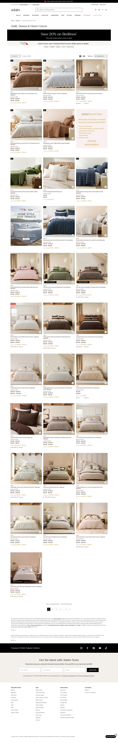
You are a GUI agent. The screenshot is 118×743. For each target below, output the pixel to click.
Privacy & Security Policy (86, 676)
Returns (38, 710)
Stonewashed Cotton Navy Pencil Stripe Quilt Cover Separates (58, 240)
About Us (63, 690)
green (12, 626)
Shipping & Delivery (41, 702)
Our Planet (63, 697)
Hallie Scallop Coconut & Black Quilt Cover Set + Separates (24, 336)
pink (22, 626)
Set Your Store (36, 4)
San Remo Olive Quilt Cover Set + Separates (53, 487)
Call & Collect (39, 705)
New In (18, 15)
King (63, 46)
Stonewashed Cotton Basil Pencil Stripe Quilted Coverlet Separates (23, 192)
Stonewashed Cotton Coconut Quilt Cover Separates (23, 537)
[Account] (99, 10)
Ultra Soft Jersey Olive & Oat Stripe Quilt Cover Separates (56, 287)
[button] (80, 56)
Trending (77, 15)
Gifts (12, 705)
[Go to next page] (69, 609)
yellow (25, 626)
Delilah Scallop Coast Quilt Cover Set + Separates (55, 93)
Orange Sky (63, 702)
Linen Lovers (97, 15)
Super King (70, 46)
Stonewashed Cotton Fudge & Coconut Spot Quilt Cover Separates (23, 94)
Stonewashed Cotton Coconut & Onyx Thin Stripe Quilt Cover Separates (25, 144)
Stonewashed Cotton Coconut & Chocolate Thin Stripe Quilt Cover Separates (57, 388)
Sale (12, 707)
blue (16, 626)
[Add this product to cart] (40, 89)
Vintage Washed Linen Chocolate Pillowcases (21, 437)
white (19, 626)
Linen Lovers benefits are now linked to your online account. (59, 1)
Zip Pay (38, 720)
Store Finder (39, 700)
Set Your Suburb (24, 4)
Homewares (55, 15)
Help (37, 687)
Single (46, 46)
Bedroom (26, 15)
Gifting (69, 15)
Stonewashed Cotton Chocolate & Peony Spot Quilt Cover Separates (24, 288)
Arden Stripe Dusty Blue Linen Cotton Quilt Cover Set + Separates (26, 586)
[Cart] (106, 10)
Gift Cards (38, 715)
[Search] (38, 10)
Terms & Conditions (69, 676)
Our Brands (88, 687)
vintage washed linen (36, 625)
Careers (62, 707)
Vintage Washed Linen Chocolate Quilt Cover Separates (89, 336)
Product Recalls (40, 712)
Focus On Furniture (90, 692)
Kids (62, 15)
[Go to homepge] (15, 9)
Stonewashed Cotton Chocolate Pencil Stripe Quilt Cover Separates (56, 337)
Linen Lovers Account (42, 697)
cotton (28, 625)
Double (52, 46)
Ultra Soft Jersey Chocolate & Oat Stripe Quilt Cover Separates (91, 287)
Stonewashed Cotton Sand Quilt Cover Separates (88, 388)
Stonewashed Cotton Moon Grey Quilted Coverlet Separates (90, 240)
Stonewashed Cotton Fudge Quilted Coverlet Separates (56, 143)
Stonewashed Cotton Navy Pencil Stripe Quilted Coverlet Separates (89, 192)
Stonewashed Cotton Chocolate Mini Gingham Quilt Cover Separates (57, 438)
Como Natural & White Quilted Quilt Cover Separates (88, 437)
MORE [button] (12, 630)
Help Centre (103, 4)
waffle (29, 626)
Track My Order (94, 4)
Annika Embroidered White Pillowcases (52, 191)
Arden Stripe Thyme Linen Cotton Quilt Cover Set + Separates (25, 487)
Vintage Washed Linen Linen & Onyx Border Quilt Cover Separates (89, 488)
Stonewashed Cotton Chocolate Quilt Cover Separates (89, 93)
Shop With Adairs (16, 687)
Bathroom (35, 15)
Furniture (44, 15)
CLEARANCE (87, 15)
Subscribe (92, 670)
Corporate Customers (66, 710)
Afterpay (38, 717)
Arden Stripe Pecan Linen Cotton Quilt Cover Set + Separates (90, 537)
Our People (63, 692)
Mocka (87, 690)
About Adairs (64, 687)
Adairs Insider (15, 712)
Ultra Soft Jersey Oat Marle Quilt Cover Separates (55, 537)
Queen (58, 46)
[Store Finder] (96, 10)
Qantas (62, 705)
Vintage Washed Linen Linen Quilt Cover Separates (22, 388)
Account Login (40, 695)
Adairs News (63, 700)
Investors (62, 712)
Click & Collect (40, 707)
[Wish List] (102, 10)
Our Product (63, 695)
